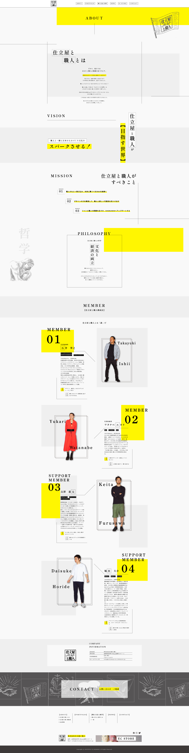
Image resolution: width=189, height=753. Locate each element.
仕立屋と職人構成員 (65, 719)
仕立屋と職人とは (65, 717)
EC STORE (122, 3)
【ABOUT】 (63, 715)
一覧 (93, 719)
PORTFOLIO (89, 3)
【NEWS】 (111, 715)
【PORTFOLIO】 (81, 715)
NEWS (113, 3)
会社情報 (62, 722)
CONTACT (134, 3)
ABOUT (79, 3)
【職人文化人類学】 (97, 715)
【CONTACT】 (124, 715)
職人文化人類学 (102, 3)
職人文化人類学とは (97, 717)
